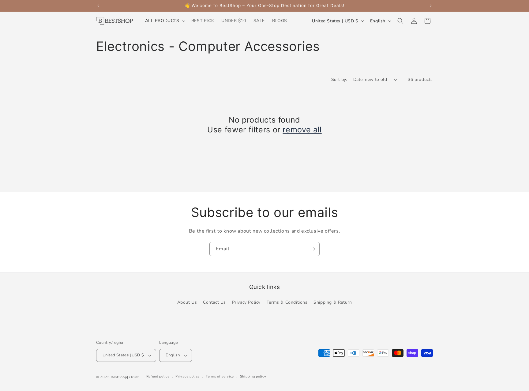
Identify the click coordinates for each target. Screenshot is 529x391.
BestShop (119, 377)
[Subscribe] (312, 249)
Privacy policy (187, 376)
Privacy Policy (246, 302)
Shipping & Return (332, 302)
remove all (302, 129)
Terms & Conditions (287, 302)
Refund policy (158, 376)
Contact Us (214, 302)
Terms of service (220, 376)
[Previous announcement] (98, 6)
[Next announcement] (430, 6)
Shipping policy (253, 376)
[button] (164, 20)
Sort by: (339, 79)
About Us (187, 302)
